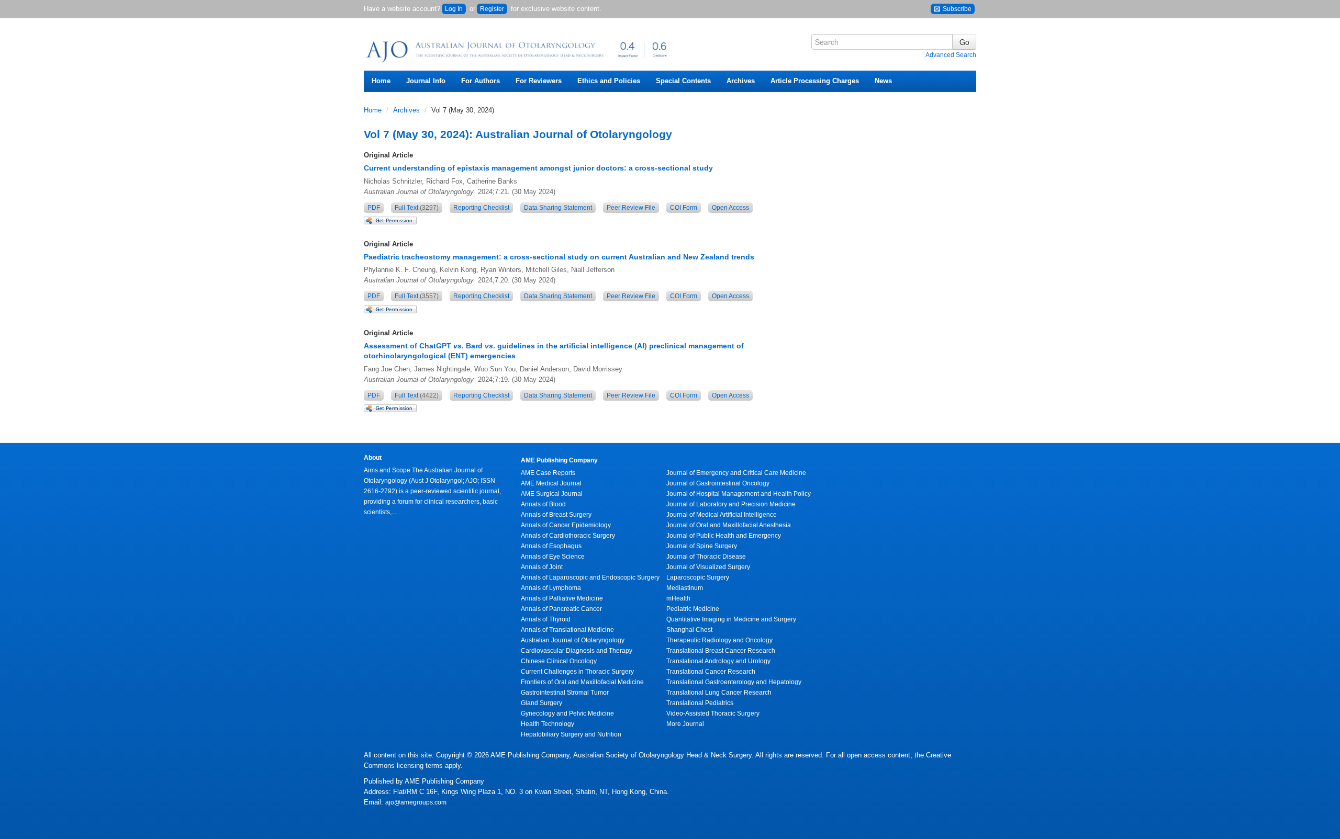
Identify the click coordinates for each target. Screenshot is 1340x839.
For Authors (480, 81)
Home (381, 81)
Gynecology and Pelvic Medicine (567, 713)
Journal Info (425, 81)
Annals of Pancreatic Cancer (561, 609)
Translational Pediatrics (699, 703)
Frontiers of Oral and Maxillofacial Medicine (582, 682)
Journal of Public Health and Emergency (723, 535)
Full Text (417, 208)
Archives (741, 81)
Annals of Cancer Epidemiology (566, 525)
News (883, 81)
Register (492, 9)
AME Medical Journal (551, 483)
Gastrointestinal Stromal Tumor (565, 692)
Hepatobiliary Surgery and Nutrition (571, 734)
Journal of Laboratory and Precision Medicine (731, 504)
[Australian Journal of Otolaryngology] (518, 48)
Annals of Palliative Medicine (562, 598)
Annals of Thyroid (546, 619)
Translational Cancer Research (710, 671)
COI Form (683, 208)
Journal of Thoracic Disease (706, 556)
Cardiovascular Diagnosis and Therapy (576, 650)
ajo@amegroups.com (415, 802)
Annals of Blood (543, 504)
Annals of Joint (542, 567)
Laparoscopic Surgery (697, 577)
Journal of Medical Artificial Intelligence (721, 514)
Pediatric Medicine (692, 609)
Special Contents (683, 81)
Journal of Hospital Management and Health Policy (738, 493)
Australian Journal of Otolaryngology (572, 640)
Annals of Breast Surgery (556, 514)
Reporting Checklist (481, 208)
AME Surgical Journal (552, 493)
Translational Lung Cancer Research (719, 692)
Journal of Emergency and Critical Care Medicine (736, 473)
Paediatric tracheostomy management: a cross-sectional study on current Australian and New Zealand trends (559, 257)
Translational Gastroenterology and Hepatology (733, 682)
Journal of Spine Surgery (701, 546)
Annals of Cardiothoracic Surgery (568, 535)
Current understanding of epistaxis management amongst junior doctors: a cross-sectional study (538, 168)
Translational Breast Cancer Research (720, 650)
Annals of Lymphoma (551, 588)
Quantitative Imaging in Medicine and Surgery (731, 619)
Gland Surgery (541, 703)
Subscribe (956, 9)
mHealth (678, 598)
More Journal (685, 724)
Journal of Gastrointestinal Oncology (717, 483)
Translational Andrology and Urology (718, 661)
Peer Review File (631, 208)
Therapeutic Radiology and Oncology (719, 640)
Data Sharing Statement (558, 208)
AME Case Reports (548, 473)
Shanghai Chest (689, 629)
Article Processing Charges (814, 81)
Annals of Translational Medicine (567, 629)
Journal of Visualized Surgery (708, 567)
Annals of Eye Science (553, 556)
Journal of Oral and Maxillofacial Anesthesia (728, 525)
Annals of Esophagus (551, 546)
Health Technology (547, 724)
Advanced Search (950, 55)
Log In (454, 9)
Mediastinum (684, 588)
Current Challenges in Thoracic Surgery (577, 671)
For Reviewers (539, 81)
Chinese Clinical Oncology (559, 661)
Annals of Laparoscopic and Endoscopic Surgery (590, 577)
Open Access (730, 208)
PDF (373, 208)
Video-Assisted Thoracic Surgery (713, 713)
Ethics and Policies (608, 81)
